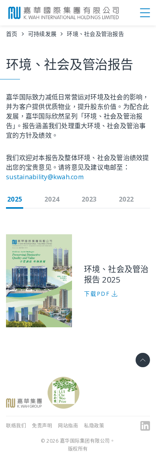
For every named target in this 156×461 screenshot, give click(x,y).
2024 (51, 199)
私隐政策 (94, 425)
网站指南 (68, 425)
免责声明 (42, 425)
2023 (89, 199)
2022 (126, 199)
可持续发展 (42, 34)
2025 (14, 199)
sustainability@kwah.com (45, 176)
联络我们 (16, 425)
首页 (12, 34)
